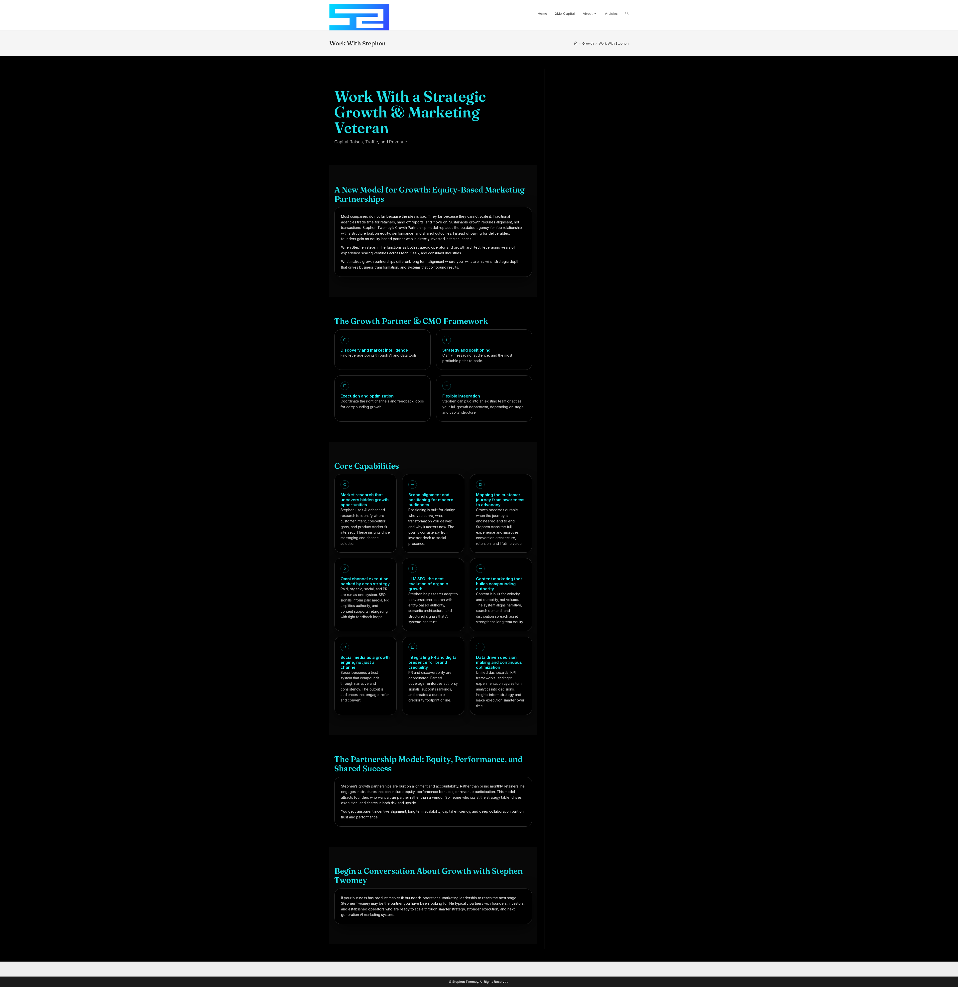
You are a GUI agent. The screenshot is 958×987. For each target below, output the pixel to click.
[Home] (575, 43)
